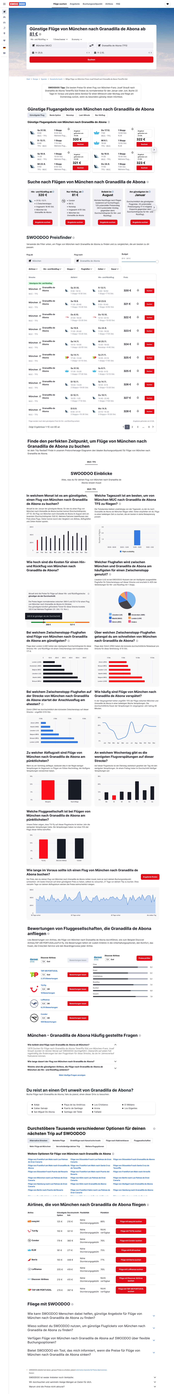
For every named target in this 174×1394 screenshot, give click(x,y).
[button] (4, 4)
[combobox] (39, 39)
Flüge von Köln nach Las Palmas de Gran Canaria (88, 1179)
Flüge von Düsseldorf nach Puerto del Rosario (48, 1171)
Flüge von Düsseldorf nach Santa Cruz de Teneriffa (131, 1166)
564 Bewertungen (48, 1022)
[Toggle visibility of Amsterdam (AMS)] (136, 614)
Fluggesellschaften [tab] (142, 1140)
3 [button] (137, 427)
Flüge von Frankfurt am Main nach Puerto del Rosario (90, 1172)
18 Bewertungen (48, 993)
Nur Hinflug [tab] (100, 115)
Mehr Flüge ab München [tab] (40, 1146)
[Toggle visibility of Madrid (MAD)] (115, 618)
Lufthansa (45, 1000)
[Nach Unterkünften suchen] (4, 17)
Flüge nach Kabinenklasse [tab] (117, 1140)
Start (28, 79)
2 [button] (132, 427)
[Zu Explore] (4, 33)
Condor (44, 1014)
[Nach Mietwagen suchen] (4, 22)
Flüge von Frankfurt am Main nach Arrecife (131, 1171)
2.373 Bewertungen (49, 978)
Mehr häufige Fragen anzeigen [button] (72, 1075)
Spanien (44, 79)
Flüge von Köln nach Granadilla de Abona (88, 1184)
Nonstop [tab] (70, 115)
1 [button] (127, 427)
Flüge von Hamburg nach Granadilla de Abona (133, 1190)
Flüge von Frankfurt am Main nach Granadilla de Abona (49, 1166)
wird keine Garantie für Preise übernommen (91, 1370)
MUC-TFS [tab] (91, 462)
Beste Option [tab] (55, 115)
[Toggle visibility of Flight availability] (127, 551)
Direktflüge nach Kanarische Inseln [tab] (85, 1140)
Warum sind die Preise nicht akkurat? (47, 1386)
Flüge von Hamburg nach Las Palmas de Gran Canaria (47, 1185)
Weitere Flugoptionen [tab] (94, 1146)
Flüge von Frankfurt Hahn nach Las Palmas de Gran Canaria (90, 1191)
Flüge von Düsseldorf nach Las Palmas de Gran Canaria (91, 1160)
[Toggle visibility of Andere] (132, 621)
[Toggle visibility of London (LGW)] (135, 618)
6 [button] (149, 427)
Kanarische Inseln (56, 79)
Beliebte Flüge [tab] (59, 1140)
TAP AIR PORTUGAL (49, 971)
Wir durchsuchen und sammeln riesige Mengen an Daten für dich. (60, 1382)
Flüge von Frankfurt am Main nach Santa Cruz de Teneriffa (90, 1166)
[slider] (157, 261)
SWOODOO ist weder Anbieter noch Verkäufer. (51, 1377)
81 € (34, 33)
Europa (35, 79)
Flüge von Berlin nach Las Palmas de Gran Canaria (131, 1179)
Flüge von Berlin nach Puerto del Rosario (45, 1190)
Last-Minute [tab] (84, 115)
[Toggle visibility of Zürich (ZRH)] (115, 621)
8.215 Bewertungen (49, 1007)
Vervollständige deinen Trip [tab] (68, 1146)
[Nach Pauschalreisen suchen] (4, 27)
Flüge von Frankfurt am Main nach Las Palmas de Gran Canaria (48, 1160)
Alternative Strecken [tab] (38, 1140)
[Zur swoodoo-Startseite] (17, 4)
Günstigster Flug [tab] (37, 115)
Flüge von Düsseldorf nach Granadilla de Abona (134, 1159)
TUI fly (43, 985)
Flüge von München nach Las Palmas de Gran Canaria (47, 1179)
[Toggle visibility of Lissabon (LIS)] (116, 614)
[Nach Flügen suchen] (4, 11)
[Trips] (4, 40)
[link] (42, 222)
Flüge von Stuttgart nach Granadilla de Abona (133, 1184)
